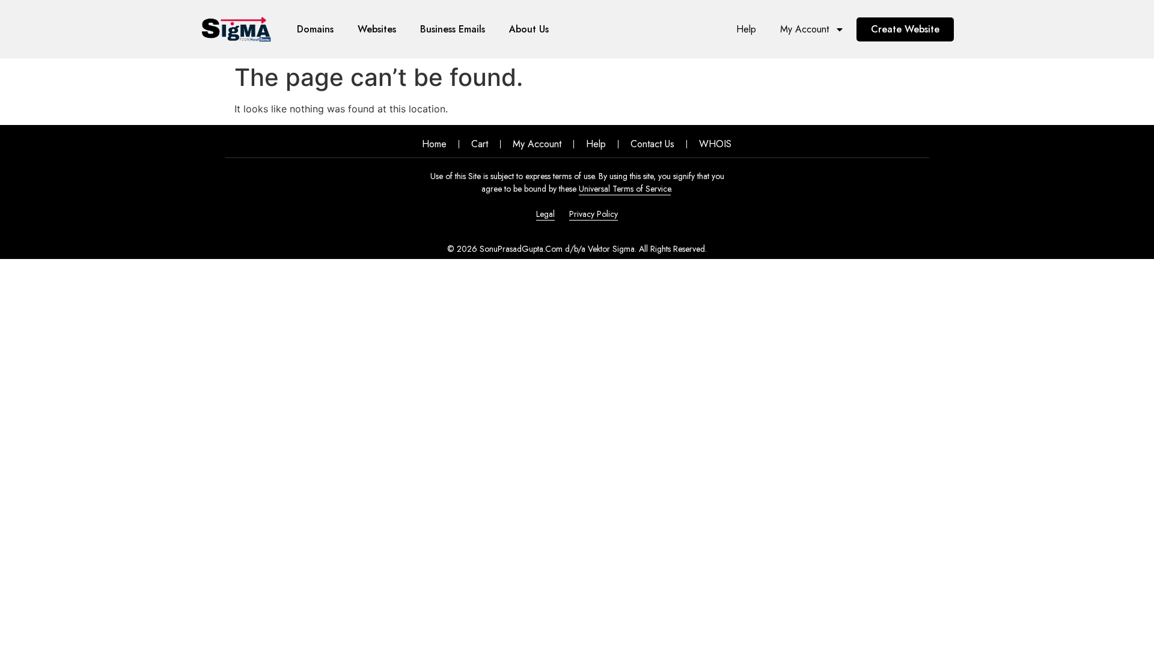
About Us (529, 29)
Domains (315, 29)
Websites (377, 29)
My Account (804, 29)
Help (746, 29)
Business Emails (452, 29)
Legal (545, 214)
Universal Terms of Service (625, 189)
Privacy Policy (593, 214)
